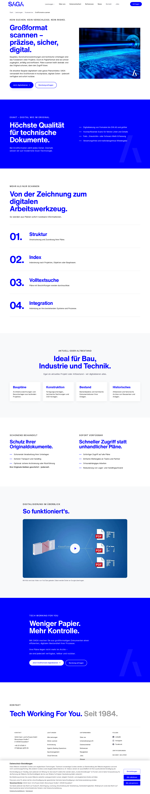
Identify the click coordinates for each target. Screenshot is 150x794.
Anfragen (136, 4)
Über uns (62, 4)
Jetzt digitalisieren (20, 85)
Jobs (117, 4)
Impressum (29, 791)
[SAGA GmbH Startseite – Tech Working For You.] (21, 4)
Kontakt (109, 4)
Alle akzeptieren (132, 783)
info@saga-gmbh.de (21, 748)
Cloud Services (52, 755)
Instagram (118, 740)
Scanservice (29, 12)
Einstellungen (132, 771)
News (100, 4)
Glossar (82, 759)
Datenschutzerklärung (17, 791)
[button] (75, 548)
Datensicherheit (75, 4)
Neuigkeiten (84, 752)
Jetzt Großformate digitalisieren (45, 663)
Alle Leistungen (52, 737)
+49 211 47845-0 (20, 745)
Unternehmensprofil (86, 741)
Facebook (118, 744)
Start (11, 12)
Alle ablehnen (132, 777)
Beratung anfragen (46, 85)
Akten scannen (52, 741)
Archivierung (51, 744)
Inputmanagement (53, 752)
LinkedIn (118, 737)
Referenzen (89, 4)
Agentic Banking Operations (56, 748)
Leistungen (49, 4)
